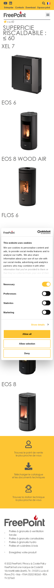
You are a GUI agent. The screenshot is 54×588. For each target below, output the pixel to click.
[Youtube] (5, 3)
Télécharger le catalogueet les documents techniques (28, 476)
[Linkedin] (10, 3)
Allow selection (27, 343)
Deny (27, 353)
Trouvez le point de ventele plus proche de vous (28, 454)
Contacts (19, 7)
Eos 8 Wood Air (24, 158)
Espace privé (43, 7)
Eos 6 (9, 102)
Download (31, 7)
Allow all (27, 334)
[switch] (46, 293)
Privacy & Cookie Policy (34, 563)
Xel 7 (8, 46)
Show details (38, 324)
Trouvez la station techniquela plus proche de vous (29, 498)
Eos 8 (9, 384)
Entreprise (8, 7)
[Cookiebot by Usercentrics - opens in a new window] (38, 232)
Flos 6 (10, 215)
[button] (47, 14)
